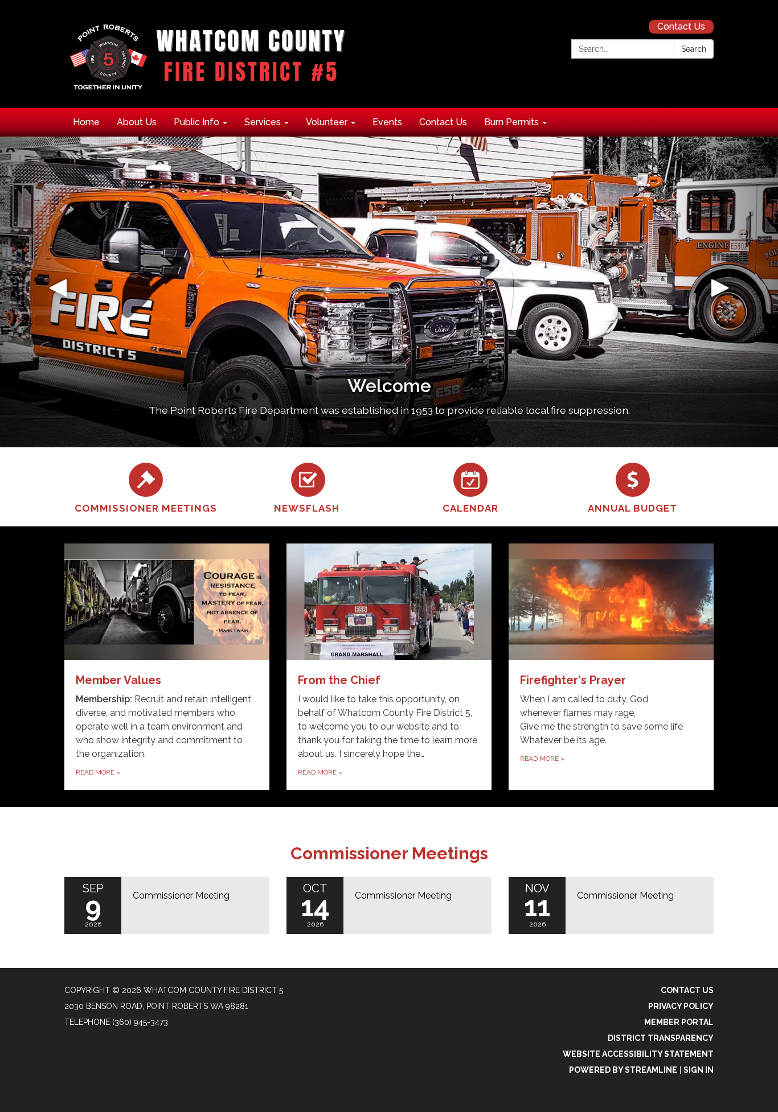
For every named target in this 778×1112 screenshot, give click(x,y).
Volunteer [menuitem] (326, 122)
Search (693, 48)
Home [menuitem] (86, 122)
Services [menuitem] (262, 122)
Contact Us (681, 26)
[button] (58, 292)
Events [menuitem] (387, 122)
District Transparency (661, 1038)
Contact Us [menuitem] (443, 122)
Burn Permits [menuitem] (511, 122)
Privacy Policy (681, 1006)
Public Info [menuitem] (196, 122)
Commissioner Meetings (389, 853)
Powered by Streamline (623, 1069)
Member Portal (679, 1022)
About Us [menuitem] (137, 122)
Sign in (698, 1069)
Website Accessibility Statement (638, 1054)
